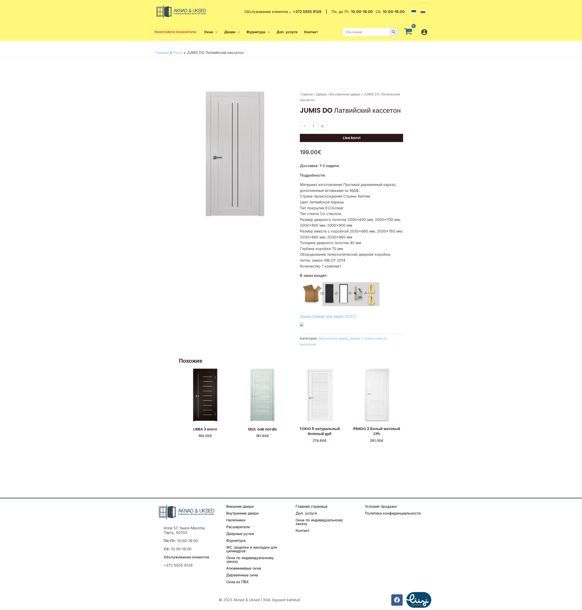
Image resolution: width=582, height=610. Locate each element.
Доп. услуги (306, 513)
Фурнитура (236, 540)
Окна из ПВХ (237, 582)
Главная (162, 52)
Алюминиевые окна (243, 568)
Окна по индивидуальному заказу (250, 559)
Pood (177, 52)
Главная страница (311, 506)
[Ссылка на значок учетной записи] (424, 32)
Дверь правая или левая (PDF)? (328, 316)
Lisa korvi (351, 137)
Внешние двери (239, 506)
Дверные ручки (240, 533)
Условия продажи (380, 506)
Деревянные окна (242, 575)
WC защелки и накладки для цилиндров (251, 549)
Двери (321, 94)
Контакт (302, 530)
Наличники (235, 520)
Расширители (238, 527)
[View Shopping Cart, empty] (409, 32)
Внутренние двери (345, 94)
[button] (215, 32)
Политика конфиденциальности (393, 513)
